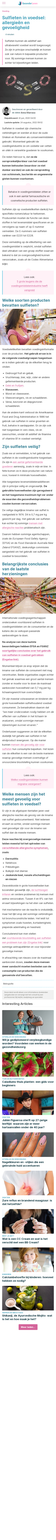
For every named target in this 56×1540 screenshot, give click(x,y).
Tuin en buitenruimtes (13, 1079)
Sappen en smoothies (12, 1313)
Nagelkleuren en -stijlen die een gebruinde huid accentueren (23, 1163)
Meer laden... (28, 1327)
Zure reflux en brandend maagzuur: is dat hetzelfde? (27, 1202)
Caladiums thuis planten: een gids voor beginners (28, 1083)
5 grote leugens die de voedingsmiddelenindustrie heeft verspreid (29, 286)
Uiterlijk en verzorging (14, 1037)
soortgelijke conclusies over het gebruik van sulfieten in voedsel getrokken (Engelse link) (26, 655)
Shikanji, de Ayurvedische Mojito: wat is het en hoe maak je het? (27, 1317)
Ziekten (6, 1117)
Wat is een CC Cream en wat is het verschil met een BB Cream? (25, 1240)
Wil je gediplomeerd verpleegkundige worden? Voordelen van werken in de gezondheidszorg (27, 1043)
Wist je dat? (8, 1236)
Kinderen (6, 1274)
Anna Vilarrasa (28, 112)
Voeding (5, 11)
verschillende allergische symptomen (25, 847)
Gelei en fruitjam (14, 385)
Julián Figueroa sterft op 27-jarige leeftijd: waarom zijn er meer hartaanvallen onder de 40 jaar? (24, 1124)
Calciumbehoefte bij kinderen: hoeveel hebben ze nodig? (27, 1279)
